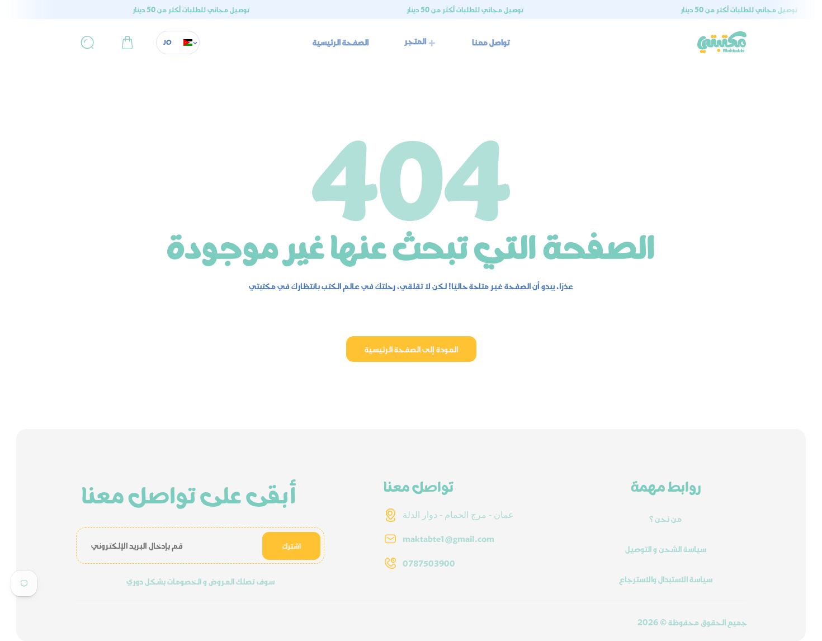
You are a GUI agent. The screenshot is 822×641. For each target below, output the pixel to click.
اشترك (291, 546)
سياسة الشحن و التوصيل (665, 549)
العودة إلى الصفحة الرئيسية (411, 349)
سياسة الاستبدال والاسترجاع (665, 579)
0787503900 (429, 563)
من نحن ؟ (665, 518)
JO (167, 42)
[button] (127, 42)
